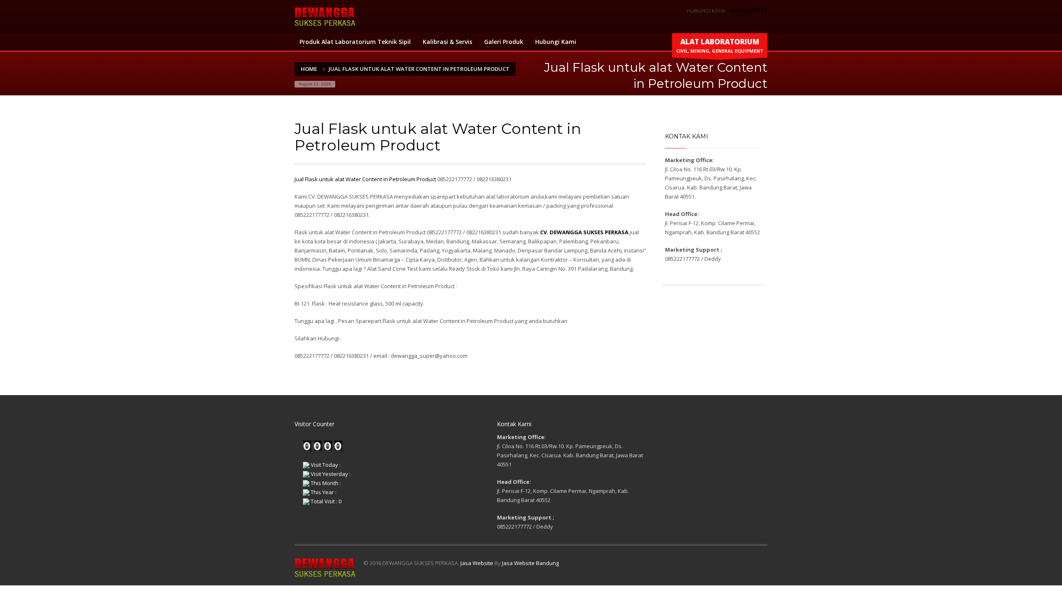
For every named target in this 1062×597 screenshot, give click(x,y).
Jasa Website (476, 563)
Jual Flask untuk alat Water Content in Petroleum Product (365, 179)
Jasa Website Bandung (530, 563)
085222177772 (747, 10)
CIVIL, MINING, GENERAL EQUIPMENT (719, 45)
